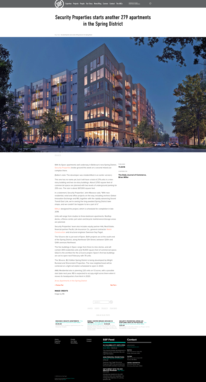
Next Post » (113, 285)
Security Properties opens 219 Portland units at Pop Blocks (131, 321)
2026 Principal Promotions (113, 357)
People (82, 3)
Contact (112, 3)
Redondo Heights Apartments (67, 321)
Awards (90, 308)
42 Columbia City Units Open (114, 345)
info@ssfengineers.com (133, 347)
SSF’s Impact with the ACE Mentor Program (113, 369)
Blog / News (57, 34)
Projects (75, 3)
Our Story (89, 3)
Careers (105, 3)
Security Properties (63, 168)
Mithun (57, 209)
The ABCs (119, 3)
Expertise (68, 3)
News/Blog (97, 3)
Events (97, 308)
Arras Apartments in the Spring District (71, 281)
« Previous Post (59, 285)
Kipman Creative (70, 378)
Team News (113, 308)
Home (57, 339)
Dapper (64, 379)
